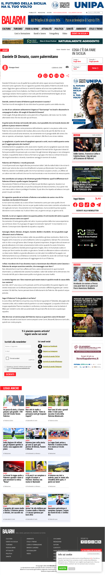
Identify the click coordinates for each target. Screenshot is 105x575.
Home (58, 49)
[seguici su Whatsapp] (92, 541)
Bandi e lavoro (40, 33)
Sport (68, 49)
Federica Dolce (9, 420)
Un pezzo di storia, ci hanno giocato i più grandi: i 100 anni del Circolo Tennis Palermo (13, 412)
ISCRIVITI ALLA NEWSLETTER (87, 210)
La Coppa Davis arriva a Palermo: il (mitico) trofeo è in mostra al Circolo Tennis (58, 445)
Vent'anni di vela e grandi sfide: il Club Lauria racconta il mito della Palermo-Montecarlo (58, 412)
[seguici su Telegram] (96, 541)
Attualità (63, 49)
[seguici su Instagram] (85, 541)
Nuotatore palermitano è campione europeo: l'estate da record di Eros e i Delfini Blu (58, 511)
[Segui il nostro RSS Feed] (99, 541)
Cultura (9, 539)
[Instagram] (40, 351)
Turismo (9, 545)
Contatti (56, 548)
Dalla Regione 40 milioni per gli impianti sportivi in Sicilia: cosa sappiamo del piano (13, 445)
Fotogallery (54, 33)
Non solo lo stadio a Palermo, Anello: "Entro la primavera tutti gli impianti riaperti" (36, 412)
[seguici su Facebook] (82, 541)
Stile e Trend (32, 542)
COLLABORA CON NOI (75, 12)
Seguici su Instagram (50, 351)
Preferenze (71, 569)
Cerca (94, 68)
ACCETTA (62, 568)
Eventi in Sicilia (12, 542)
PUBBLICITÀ (32, 12)
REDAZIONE (41, 12)
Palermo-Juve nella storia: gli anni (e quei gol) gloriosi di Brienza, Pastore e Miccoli (36, 445)
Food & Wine (10, 548)
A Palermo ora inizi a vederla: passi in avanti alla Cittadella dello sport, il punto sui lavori (58, 478)
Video (64, 33)
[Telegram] (40, 366)
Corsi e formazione (22, 33)
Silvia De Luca (53, 519)
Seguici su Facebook (50, 346)
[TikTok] (40, 356)
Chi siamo (57, 539)
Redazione (8, 453)
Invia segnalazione (60, 551)
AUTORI (49, 12)
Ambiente (30, 539)
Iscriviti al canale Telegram (52, 366)
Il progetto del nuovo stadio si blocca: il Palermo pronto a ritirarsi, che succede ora (13, 510)
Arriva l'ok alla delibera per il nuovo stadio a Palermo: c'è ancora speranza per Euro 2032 (36, 511)
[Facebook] (40, 346)
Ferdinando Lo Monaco (33, 453)
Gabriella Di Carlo (32, 420)
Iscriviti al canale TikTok (51, 356)
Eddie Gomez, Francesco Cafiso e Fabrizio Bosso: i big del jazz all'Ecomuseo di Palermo (87, 156)
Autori (56, 545)
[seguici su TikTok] (89, 541)
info (91, 558)
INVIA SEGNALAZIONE (60, 12)
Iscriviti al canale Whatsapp (52, 361)
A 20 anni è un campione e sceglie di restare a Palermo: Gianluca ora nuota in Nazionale (36, 478)
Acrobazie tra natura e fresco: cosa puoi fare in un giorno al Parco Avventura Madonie (86, 286)
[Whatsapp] (40, 361)
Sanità (8, 556)
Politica (9, 553)
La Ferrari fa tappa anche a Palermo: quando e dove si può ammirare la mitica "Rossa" (13, 478)
